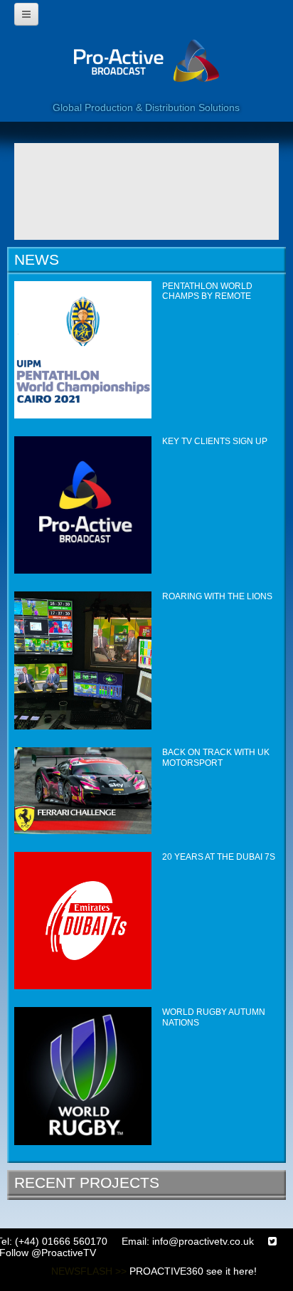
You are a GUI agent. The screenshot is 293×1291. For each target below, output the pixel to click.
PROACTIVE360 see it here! (193, 1271)
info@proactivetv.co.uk (203, 1241)
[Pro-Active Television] (146, 69)
